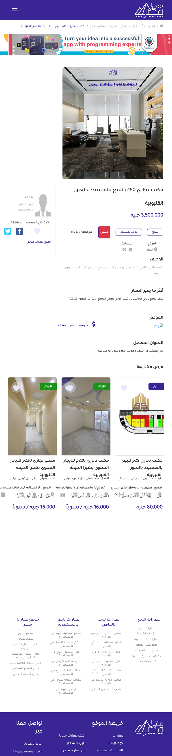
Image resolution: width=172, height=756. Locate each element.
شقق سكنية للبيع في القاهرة (106, 635)
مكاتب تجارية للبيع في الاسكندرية (66, 672)
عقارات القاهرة (146, 634)
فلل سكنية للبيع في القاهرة (106, 654)
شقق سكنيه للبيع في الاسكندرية (66, 635)
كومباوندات (114, 743)
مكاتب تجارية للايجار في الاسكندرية (65, 682)
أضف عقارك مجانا (72, 736)
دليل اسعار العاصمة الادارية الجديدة (25, 656)
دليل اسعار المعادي (25, 668)
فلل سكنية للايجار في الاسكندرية (65, 663)
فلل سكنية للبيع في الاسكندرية (66, 654)
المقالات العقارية (110, 751)
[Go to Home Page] (161, 25)
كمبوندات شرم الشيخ (146, 656)
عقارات (117, 736)
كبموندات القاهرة (146, 645)
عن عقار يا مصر (74, 751)
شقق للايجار (25, 639)
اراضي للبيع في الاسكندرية (66, 691)
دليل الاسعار (76, 743)
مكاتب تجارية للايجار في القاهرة (106, 682)
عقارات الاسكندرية (146, 639)
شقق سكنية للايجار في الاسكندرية (66, 644)
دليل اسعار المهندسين (25, 663)
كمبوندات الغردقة (146, 650)
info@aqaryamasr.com (27, 752)
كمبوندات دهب (146, 661)
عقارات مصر (146, 628)
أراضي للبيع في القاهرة (106, 689)
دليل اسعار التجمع (25, 674)
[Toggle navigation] (15, 10)
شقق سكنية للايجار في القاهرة (106, 644)
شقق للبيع (25, 633)
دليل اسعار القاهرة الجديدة (25, 646)
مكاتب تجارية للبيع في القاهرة (106, 672)
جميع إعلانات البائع (39, 242)
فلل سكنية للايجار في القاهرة (106, 663)
